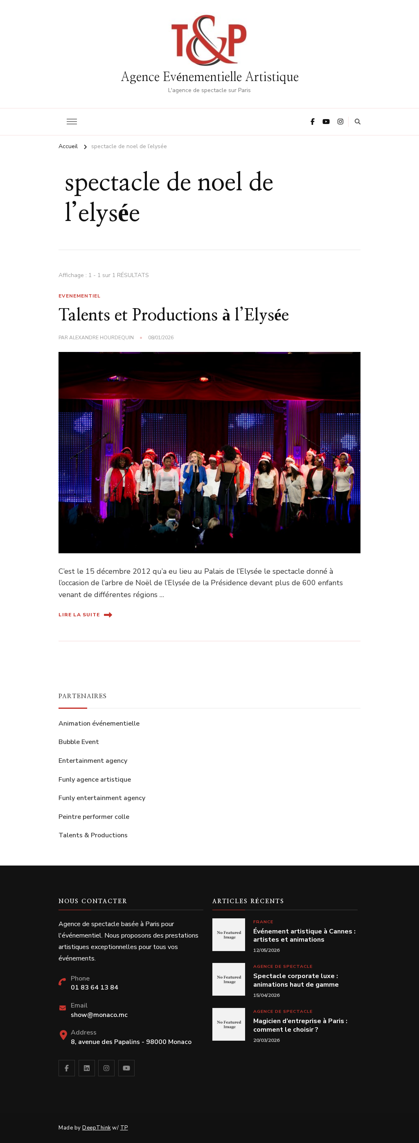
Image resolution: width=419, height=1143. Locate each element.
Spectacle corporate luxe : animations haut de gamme (296, 980)
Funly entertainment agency (102, 798)
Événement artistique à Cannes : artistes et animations (304, 936)
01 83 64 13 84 (94, 987)
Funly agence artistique (95, 779)
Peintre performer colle (94, 816)
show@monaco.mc (99, 1014)
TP (124, 1128)
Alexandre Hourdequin (101, 337)
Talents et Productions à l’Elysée (174, 315)
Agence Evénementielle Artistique (210, 77)
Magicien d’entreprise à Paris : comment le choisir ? (300, 1025)
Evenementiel (80, 296)
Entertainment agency (93, 760)
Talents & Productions (93, 835)
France (263, 922)
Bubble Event (79, 741)
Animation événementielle (99, 723)
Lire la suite (79, 614)
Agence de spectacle (283, 966)
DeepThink (96, 1128)
